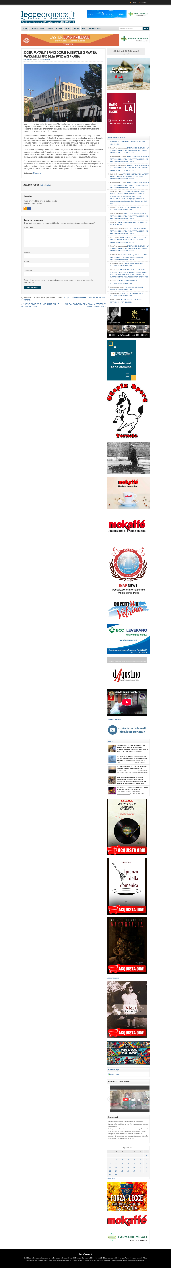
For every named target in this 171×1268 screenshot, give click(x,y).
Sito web (28, 270)
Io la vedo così (94, 28)
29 (146, 1171)
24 (116, 1171)
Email (27, 261)
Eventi (67, 28)
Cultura (76, 28)
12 (128, 1163)
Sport (84, 28)
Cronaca (50, 28)
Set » (113, 1178)
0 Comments (46, 59)
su (115, 141)
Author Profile (45, 185)
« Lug (109, 1178)
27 (134, 1171)
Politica (59, 28)
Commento (29, 227)
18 (122, 1167)
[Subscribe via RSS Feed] (25, 208)
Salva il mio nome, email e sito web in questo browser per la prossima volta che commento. (58, 281)
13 (134, 1163)
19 (128, 1167)
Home (25, 28)
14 (140, 1163)
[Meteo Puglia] (113, 1074)
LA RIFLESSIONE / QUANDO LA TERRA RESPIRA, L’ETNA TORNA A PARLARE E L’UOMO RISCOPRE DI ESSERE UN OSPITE (129, 150)
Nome (27, 252)
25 (122, 1171)
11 (122, 1163)
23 (110, 1171)
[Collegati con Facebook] (29, 208)
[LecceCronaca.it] (48, 23)
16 (110, 1167)
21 (140, 1167)
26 (128, 1171)
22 (146, 1167)
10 (116, 1163)
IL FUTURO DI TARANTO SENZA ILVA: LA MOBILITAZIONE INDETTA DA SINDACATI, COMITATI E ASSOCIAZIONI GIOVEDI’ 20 (132, 758)
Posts (134, 2)
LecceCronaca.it (85, 1254)
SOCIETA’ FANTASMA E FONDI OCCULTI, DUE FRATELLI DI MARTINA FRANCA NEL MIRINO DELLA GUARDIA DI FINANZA (60, 54)
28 (140, 1171)
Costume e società (37, 28)
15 (146, 1163)
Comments (144, 2)
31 (116, 1175)
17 (116, 1167)
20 (134, 1167)
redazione (27, 59)
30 (110, 1175)
